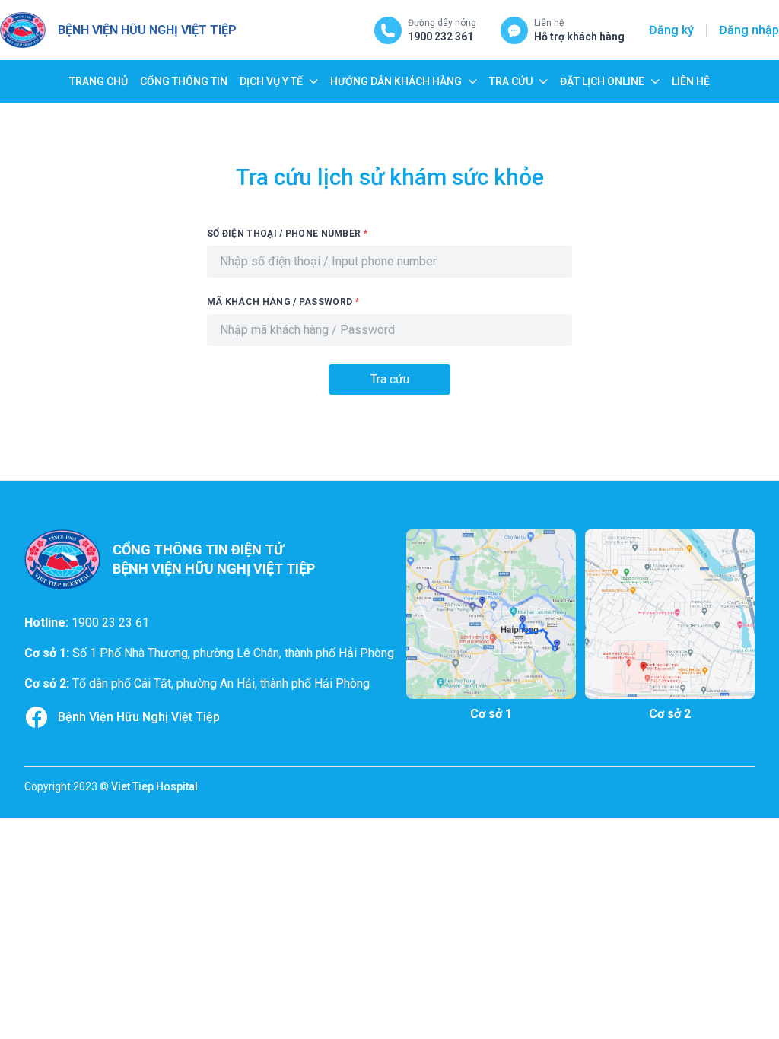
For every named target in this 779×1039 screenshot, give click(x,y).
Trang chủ (98, 81)
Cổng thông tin (183, 81)
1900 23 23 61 (110, 622)
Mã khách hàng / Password (283, 302)
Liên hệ (691, 81)
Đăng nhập (749, 30)
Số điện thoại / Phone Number (287, 233)
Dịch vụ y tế (271, 81)
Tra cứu (511, 81)
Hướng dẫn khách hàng (396, 81)
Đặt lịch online (602, 81)
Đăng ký (671, 30)
